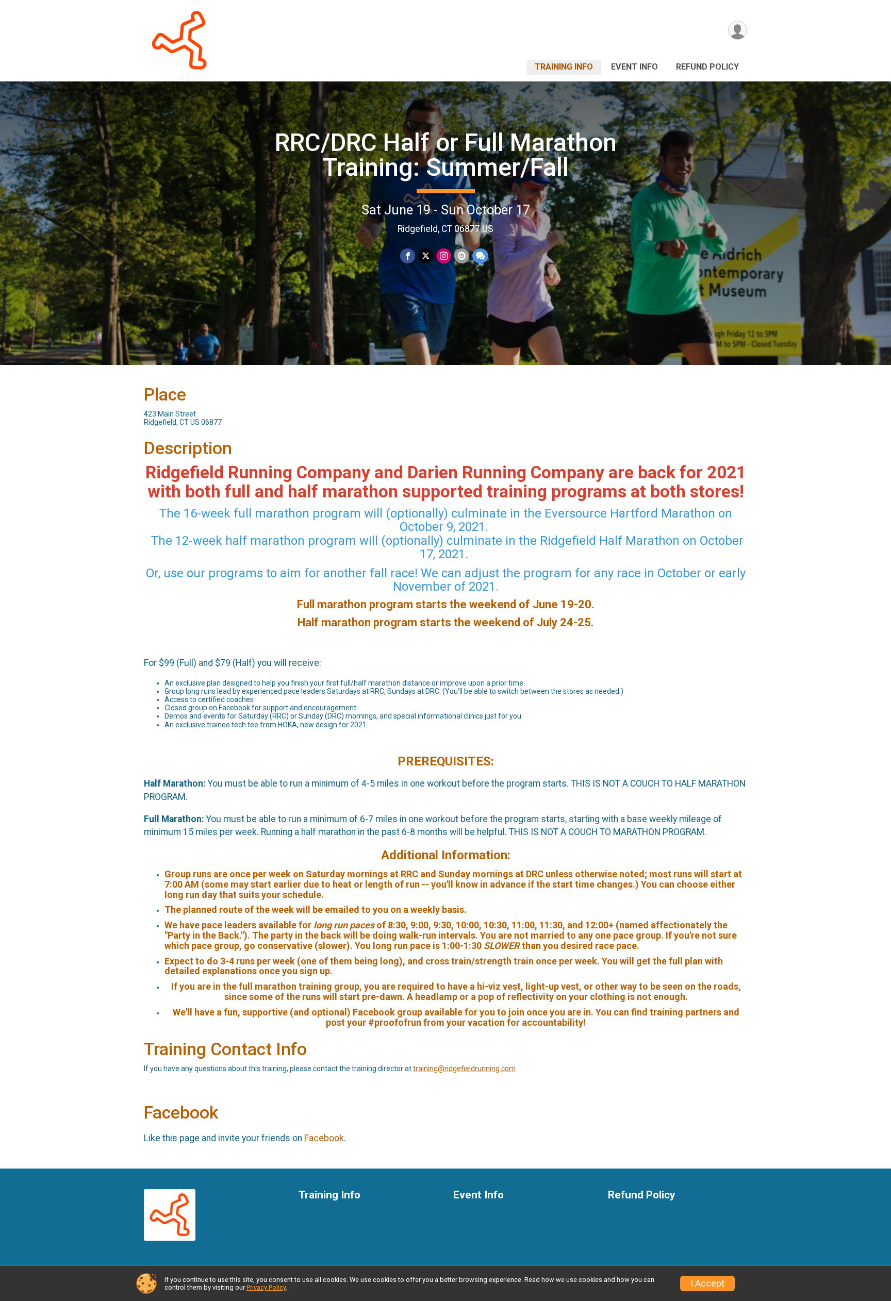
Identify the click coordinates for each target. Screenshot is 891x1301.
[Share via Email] (461, 255)
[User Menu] (737, 30)
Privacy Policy (266, 1287)
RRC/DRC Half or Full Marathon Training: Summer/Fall (446, 155)
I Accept (707, 1283)
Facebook (324, 1138)
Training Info (564, 67)
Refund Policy (707, 67)
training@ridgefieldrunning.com (464, 1068)
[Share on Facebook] (407, 255)
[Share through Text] (480, 255)
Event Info (634, 67)
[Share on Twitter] (425, 255)
